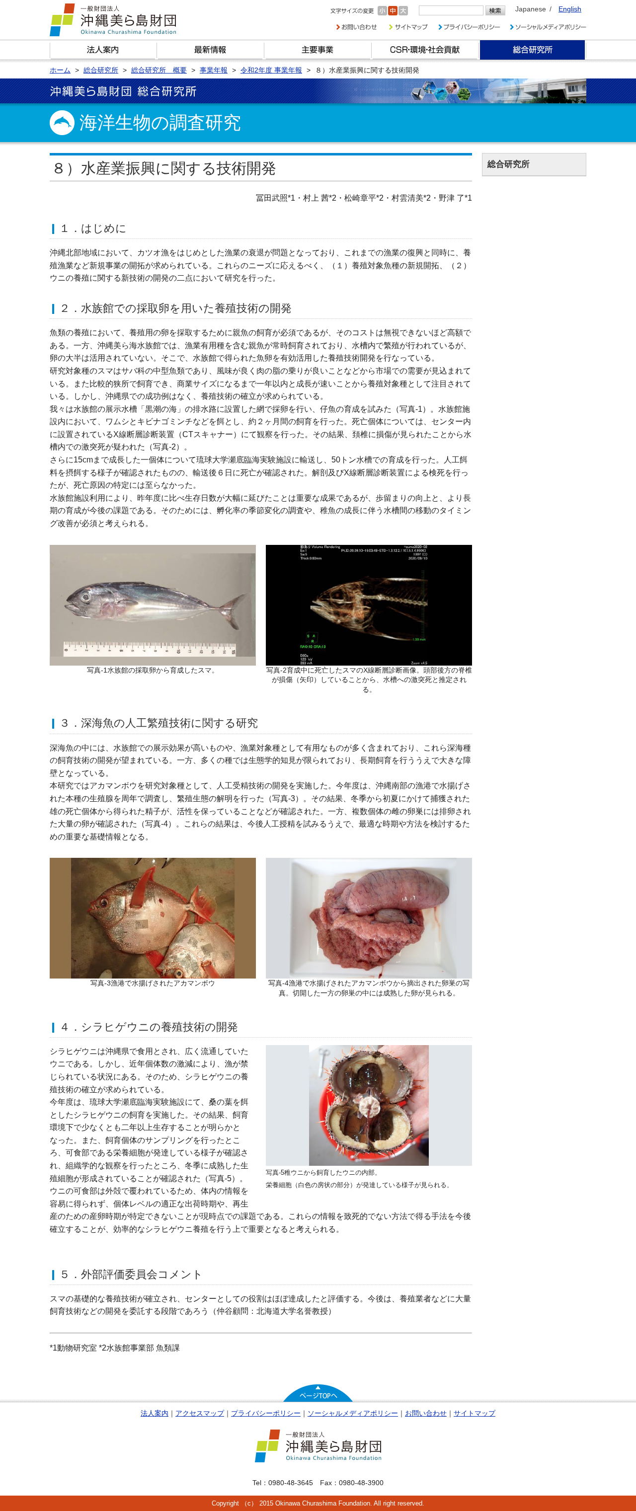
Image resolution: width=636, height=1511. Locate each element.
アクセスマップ (199, 1413)
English (569, 9)
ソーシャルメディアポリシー (353, 1413)
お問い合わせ (426, 1413)
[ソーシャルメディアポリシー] (548, 27)
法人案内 (154, 1413)
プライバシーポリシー (266, 1413)
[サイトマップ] (407, 27)
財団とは (103, 50)
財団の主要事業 (318, 50)
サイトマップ (474, 1413)
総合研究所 (532, 50)
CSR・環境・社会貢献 (425, 50)
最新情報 (210, 50)
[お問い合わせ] (356, 27)
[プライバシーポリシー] (469, 27)
